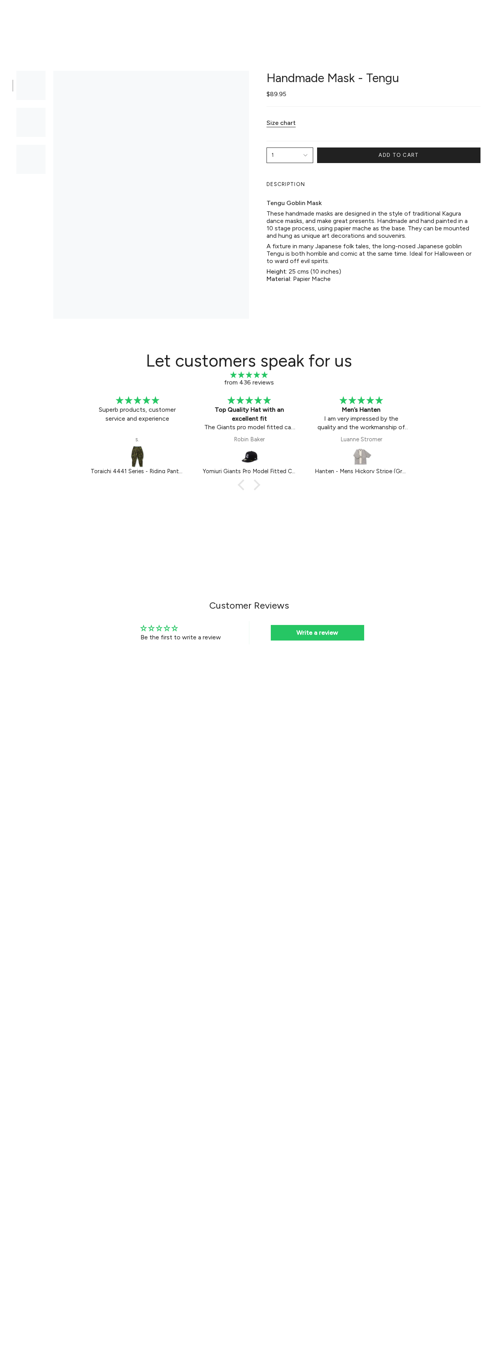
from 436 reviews (249, 382)
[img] (249, 375)
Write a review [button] (317, 632)
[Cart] (481, 18)
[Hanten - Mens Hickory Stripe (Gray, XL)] (249, 456)
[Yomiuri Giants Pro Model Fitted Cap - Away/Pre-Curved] (137, 456)
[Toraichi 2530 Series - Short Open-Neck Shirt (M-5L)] (362, 456)
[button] (129, 18)
